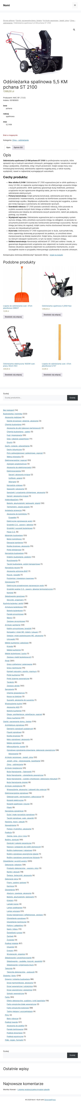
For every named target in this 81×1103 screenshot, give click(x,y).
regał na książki (56, 255)
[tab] (8, 147)
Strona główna (8, 21)
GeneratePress (50, 1100)
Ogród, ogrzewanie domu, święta (29, 21)
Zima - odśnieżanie (20, 140)
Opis (8, 147)
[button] (74, 30)
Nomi (6, 5)
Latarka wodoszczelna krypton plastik (34, 1089)
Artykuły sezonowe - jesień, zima (56, 21)
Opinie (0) (18, 147)
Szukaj (6, 394)
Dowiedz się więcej (13, 317)
